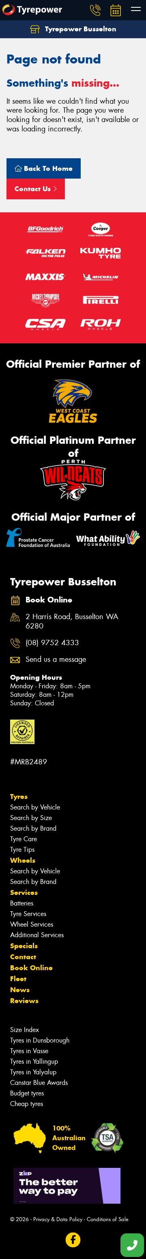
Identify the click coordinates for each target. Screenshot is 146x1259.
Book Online (31, 967)
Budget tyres (27, 1093)
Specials (24, 945)
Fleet (18, 978)
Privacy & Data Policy (57, 1219)
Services (24, 892)
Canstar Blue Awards (39, 1082)
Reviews (24, 1000)
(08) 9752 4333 (52, 643)
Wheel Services (31, 924)
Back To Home (47, 168)
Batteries (21, 903)
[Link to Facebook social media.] (73, 1240)
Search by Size (31, 818)
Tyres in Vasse (29, 1051)
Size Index (24, 1030)
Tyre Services (28, 914)
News (20, 989)
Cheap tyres (26, 1104)
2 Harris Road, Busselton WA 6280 (72, 621)
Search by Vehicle (35, 807)
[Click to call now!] (95, 10)
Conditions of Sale (108, 1219)
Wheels (22, 860)
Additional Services (37, 935)
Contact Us (34, 188)
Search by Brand (33, 828)
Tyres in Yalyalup (33, 1072)
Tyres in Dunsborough (39, 1040)
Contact (23, 956)
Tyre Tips (22, 849)
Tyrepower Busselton (79, 28)
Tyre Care (23, 839)
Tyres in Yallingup (34, 1061)
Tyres (19, 796)
